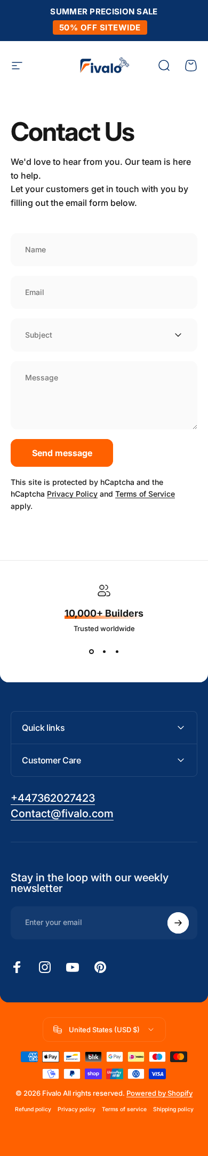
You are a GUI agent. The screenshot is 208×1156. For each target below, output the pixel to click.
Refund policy (33, 1109)
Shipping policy (173, 1109)
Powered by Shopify (159, 1093)
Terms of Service (145, 493)
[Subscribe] (178, 923)
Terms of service (124, 1109)
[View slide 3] (116, 651)
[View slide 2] (104, 651)
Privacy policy (76, 1109)
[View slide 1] (91, 651)
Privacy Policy (72, 493)
